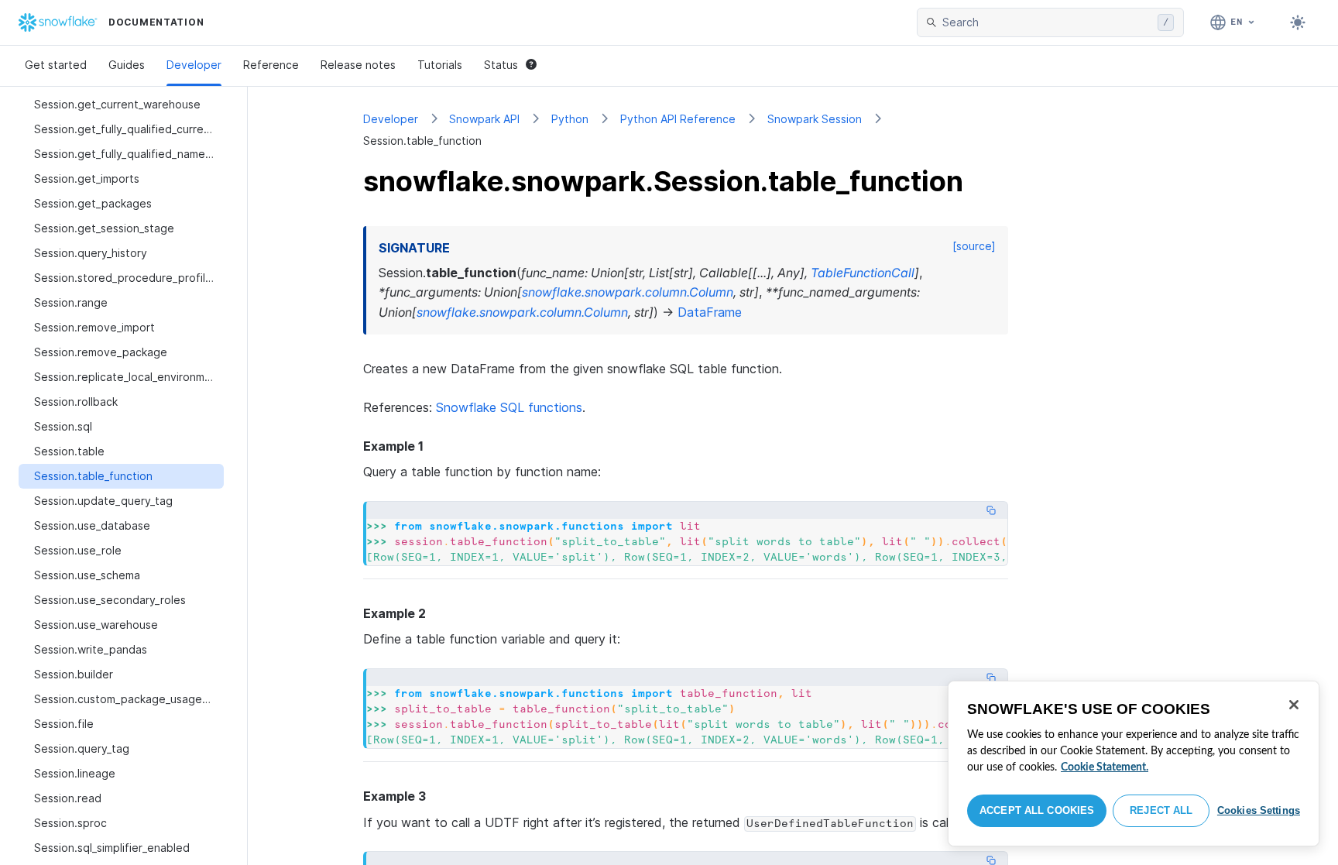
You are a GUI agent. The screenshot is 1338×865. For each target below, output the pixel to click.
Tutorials (439, 64)
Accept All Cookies (1036, 810)
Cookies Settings (1258, 810)
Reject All (1161, 810)
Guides (126, 64)
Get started (56, 64)
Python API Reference (678, 118)
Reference (271, 64)
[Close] (1294, 705)
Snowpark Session (814, 118)
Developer (193, 64)
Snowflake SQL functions (509, 407)
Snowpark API (484, 118)
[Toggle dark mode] (1297, 22)
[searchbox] (1046, 22)
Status (501, 64)
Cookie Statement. (1104, 767)
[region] (1133, 763)
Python (569, 118)
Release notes (358, 64)
